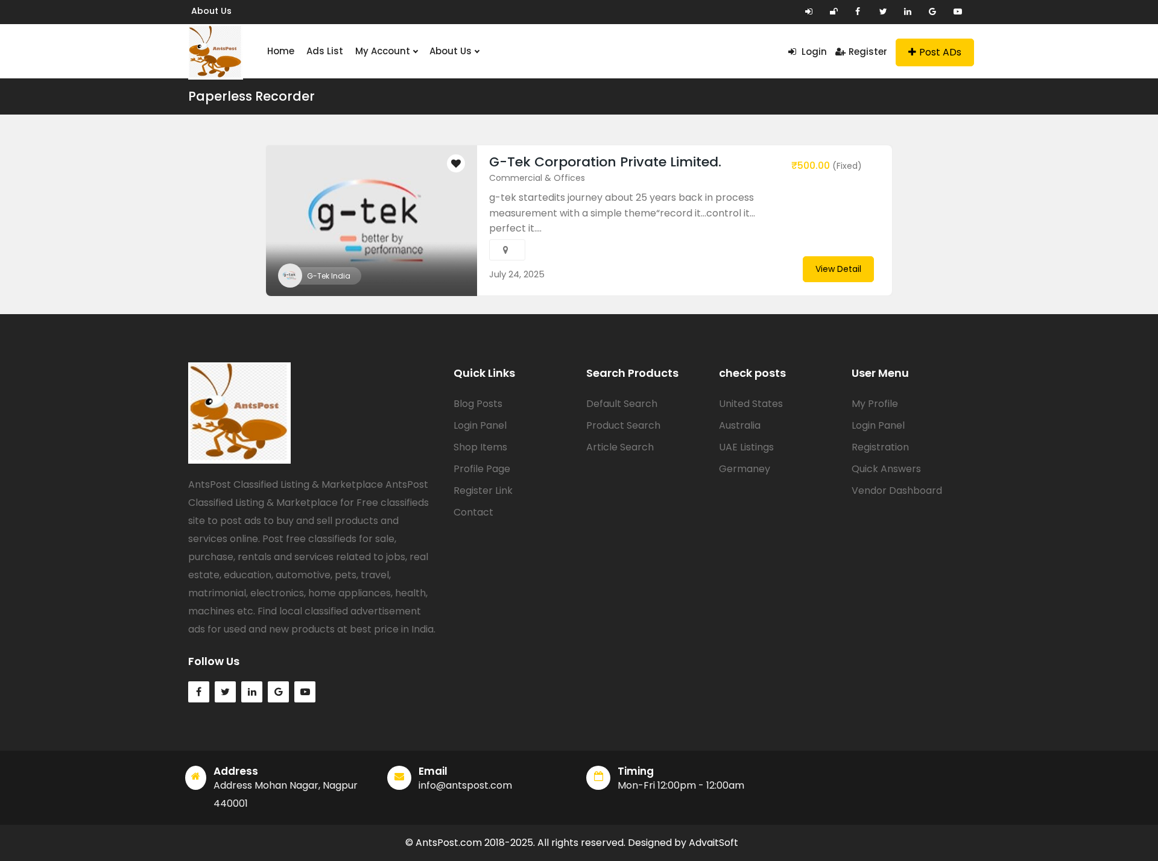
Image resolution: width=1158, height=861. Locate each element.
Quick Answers (886, 469)
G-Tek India (328, 276)
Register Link (483, 490)
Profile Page (482, 469)
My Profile (875, 404)
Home (280, 51)
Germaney (744, 469)
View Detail (838, 269)
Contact (473, 512)
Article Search (620, 447)
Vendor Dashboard (897, 490)
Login (813, 51)
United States (751, 404)
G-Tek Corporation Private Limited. (605, 162)
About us (211, 11)
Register (868, 51)
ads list (324, 51)
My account (384, 51)
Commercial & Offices (537, 178)
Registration (880, 447)
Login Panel (480, 425)
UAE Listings (746, 447)
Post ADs (940, 52)
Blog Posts (478, 404)
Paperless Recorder (251, 96)
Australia (740, 425)
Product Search (623, 425)
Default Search (621, 404)
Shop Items (480, 447)
